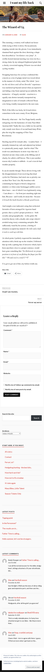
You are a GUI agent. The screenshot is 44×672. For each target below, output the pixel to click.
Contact (8, 457)
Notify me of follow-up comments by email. (22, 385)
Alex (24, 35)
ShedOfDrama (33, 612)
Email (6, 362)
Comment (7, 330)
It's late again (10, 483)
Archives (5, 431)
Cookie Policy (7, 663)
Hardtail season (20, 580)
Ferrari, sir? (9, 462)
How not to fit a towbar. (14, 478)
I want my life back (22, 2)
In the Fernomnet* (9, 523)
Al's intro (8, 452)
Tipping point (7, 518)
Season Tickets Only (13, 494)
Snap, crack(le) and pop (23, 633)
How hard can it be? (12, 473)
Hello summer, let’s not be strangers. (16, 539)
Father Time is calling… (11, 534)
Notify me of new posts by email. (18, 389)
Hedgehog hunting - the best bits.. (18, 467)
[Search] (38, 3)
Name (6, 351)
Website (6, 373)
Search (36, 418)
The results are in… (9, 528)
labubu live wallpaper (16, 612)
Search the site (8, 414)
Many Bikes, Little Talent (14, 488)
